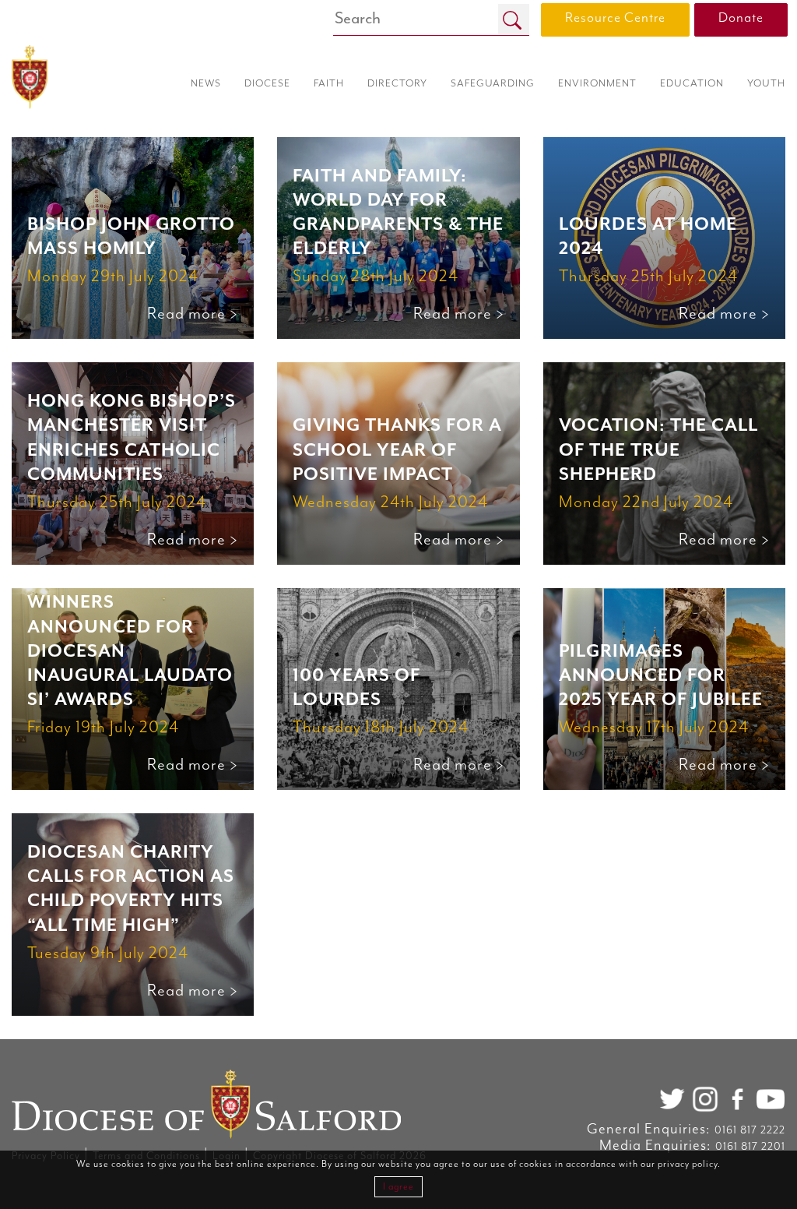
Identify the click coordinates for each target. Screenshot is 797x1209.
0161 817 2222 (749, 1130)
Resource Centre (615, 18)
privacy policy (688, 1164)
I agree (398, 1187)
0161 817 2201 (750, 1146)
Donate (741, 18)
